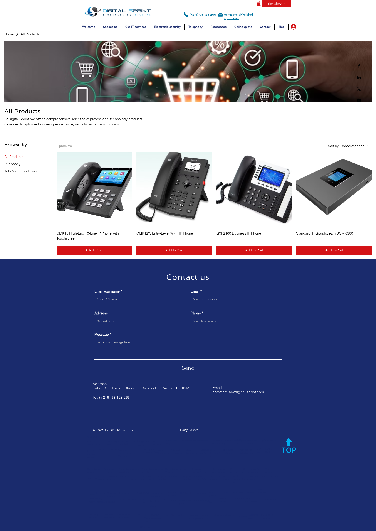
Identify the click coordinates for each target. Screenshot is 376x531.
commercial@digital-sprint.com (238, 392)
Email (195, 291)
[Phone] (186, 14)
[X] (358, 89)
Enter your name (107, 291)
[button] (259, 3)
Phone (196, 313)
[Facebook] (358, 65)
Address (101, 313)
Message (101, 334)
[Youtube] (358, 100)
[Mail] (220, 15)
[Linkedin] (358, 77)
